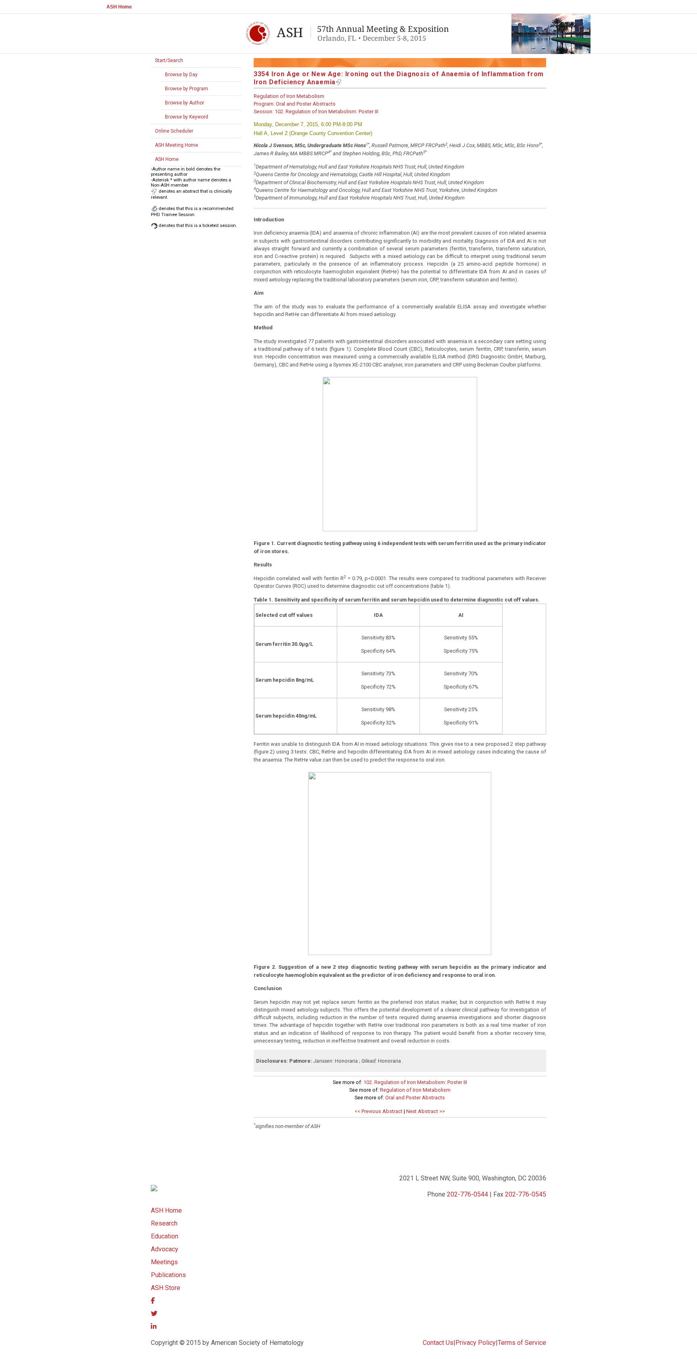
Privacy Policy (475, 1343)
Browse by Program (186, 89)
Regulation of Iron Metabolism (415, 1090)
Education (164, 1236)
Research (164, 1223)
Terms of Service (522, 1343)
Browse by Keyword (186, 117)
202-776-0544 (467, 1194)
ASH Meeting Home (176, 145)
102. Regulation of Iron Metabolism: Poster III (415, 1082)
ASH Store (165, 1288)
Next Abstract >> (425, 1111)
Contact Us (438, 1343)
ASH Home (119, 7)
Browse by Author (184, 103)
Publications (168, 1275)
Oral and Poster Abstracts (415, 1098)
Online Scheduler (174, 131)
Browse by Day (181, 74)
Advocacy (164, 1249)
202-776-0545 (525, 1194)
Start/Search (169, 60)
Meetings (164, 1262)
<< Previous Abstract (379, 1111)
